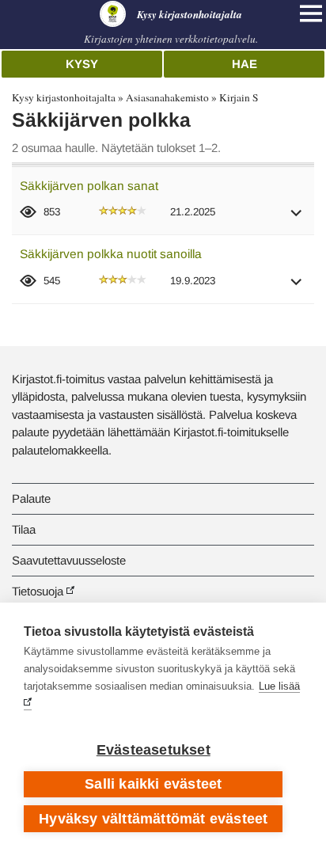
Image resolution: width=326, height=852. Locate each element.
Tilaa (24, 529)
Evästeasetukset (153, 750)
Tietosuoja (37, 591)
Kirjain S (238, 97)
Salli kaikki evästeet (153, 784)
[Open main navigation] (311, 13)
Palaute (31, 498)
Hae (244, 63)
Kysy (82, 63)
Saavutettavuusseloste (69, 560)
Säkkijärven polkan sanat (89, 185)
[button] (296, 218)
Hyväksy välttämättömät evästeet (153, 819)
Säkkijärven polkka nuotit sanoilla (111, 254)
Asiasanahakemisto (167, 97)
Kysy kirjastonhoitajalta (64, 97)
